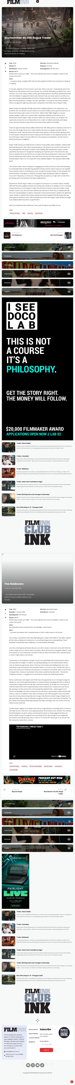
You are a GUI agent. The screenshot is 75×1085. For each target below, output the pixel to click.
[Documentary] (37, 247)
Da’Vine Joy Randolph (36, 766)
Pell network (17, 1077)
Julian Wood (58, 766)
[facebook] (5, 63)
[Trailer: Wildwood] (8, 473)
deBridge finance (18, 1079)
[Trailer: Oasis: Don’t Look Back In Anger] (8, 486)
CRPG (23, 213)
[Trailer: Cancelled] (8, 460)
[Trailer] (37, 291)
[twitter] (5, 67)
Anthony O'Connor (15, 213)
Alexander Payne (14, 766)
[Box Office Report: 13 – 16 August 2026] (8, 511)
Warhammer (38, 213)
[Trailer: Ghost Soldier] (8, 447)
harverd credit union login (10, 1081)
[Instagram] (33, 1065)
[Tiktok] (42, 1065)
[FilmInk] (14, 1030)
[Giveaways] (37, 265)
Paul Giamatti (13, 770)
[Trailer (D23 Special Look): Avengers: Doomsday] (8, 498)
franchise (30, 213)
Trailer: (24, 443)
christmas (24, 766)
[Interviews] (37, 274)
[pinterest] (5, 71)
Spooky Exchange (7, 1079)
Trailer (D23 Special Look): (33, 494)
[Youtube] (37, 1065)
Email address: (44, 1041)
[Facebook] (28, 1065)
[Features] (37, 256)
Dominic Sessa (48, 766)
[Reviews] (37, 283)
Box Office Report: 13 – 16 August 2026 (30, 507)
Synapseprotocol (7, 1077)
